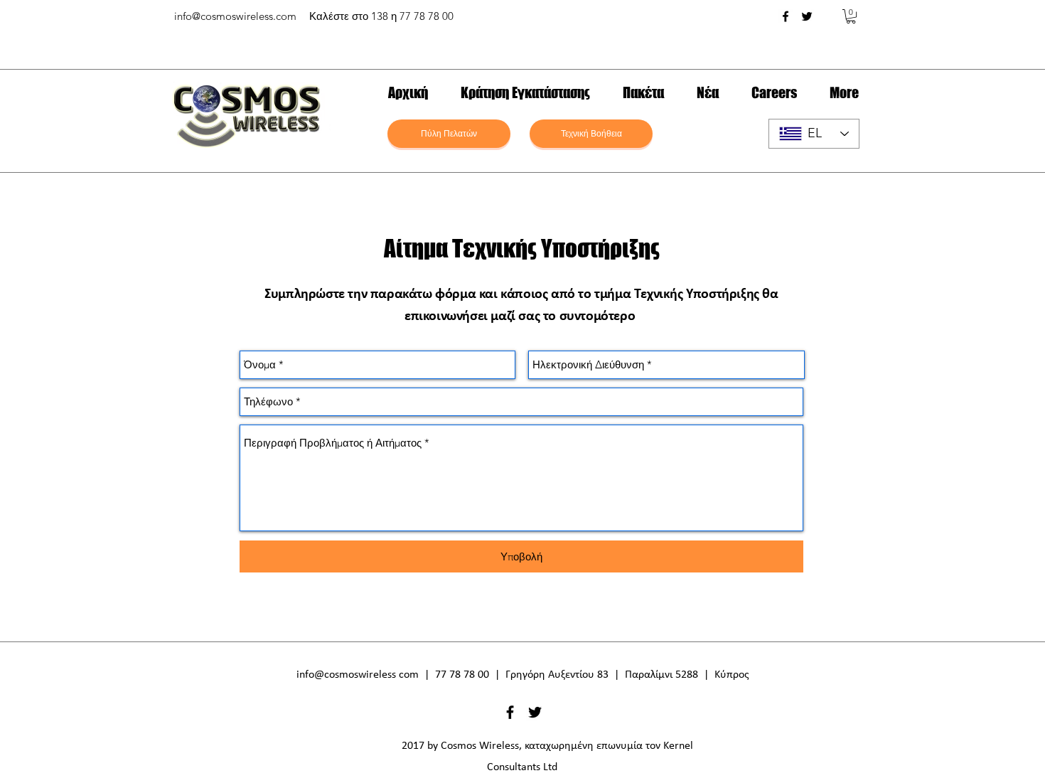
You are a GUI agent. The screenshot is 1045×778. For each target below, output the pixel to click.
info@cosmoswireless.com (235, 16)
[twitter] (807, 16)
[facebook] (785, 16)
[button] (850, 16)
